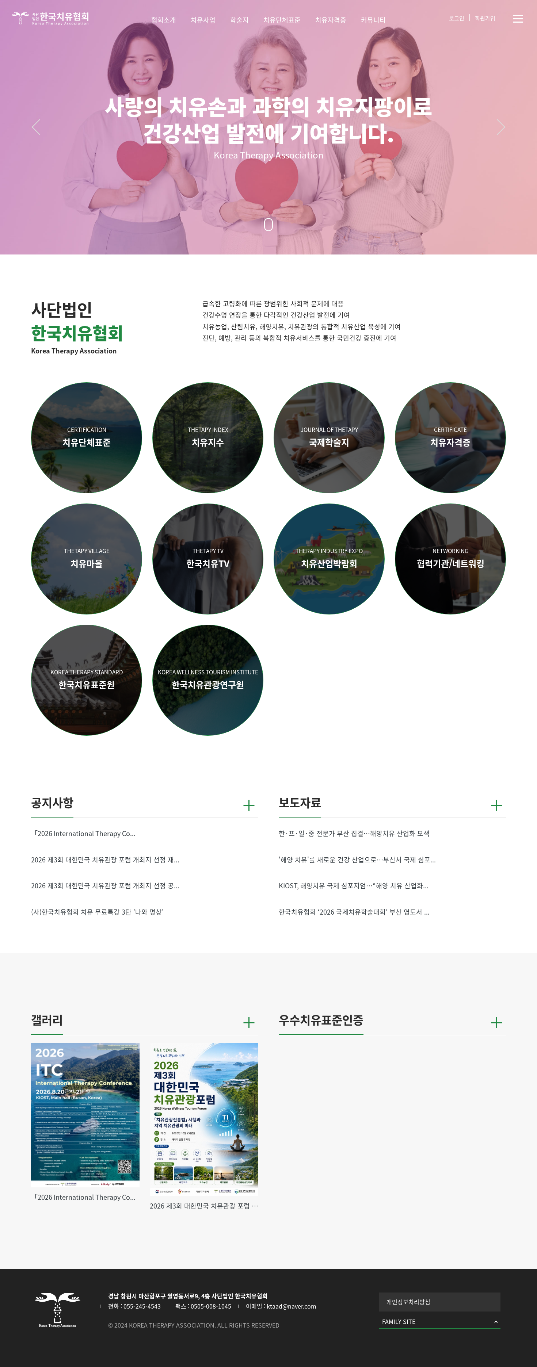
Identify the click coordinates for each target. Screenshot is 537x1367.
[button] (38, 127)
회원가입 (485, 18)
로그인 (456, 18)
